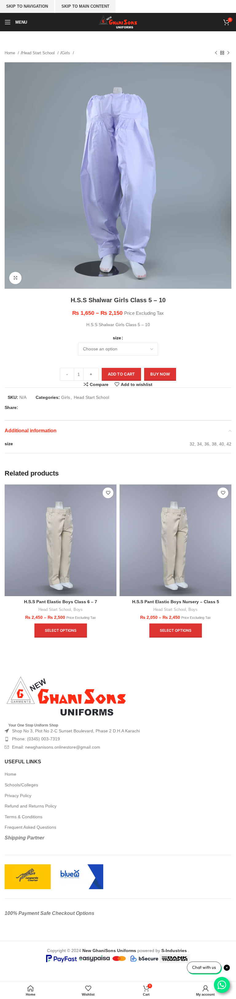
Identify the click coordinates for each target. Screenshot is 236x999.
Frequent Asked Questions (30, 827)
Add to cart (121, 374)
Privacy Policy (18, 795)
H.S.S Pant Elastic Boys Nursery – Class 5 (175, 601)
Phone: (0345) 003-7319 (36, 738)
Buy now (160, 374)
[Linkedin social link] (54, 407)
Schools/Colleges (21, 784)
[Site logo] (118, 21)
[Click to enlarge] (15, 278)
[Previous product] (216, 53)
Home (10, 53)
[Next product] (228, 53)
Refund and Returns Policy (31, 806)
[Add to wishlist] (108, 493)
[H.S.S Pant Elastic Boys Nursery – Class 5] (175, 540)
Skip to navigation (27, 6)
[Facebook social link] (24, 407)
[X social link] (34, 407)
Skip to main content (85, 6)
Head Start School (39, 53)
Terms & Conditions (23, 816)
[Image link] (66, 696)
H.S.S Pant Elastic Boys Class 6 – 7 (60, 601)
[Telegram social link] (64, 407)
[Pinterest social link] (44, 407)
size (117, 337)
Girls (66, 53)
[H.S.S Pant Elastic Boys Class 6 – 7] (60, 540)
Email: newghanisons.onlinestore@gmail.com (56, 747)
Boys (78, 609)
